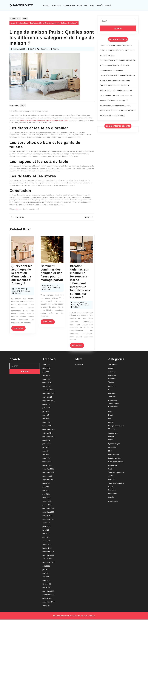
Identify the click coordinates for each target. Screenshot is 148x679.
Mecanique (112, 429)
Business (111, 393)
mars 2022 (46, 541)
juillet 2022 (46, 526)
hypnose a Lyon (114, 444)
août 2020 (46, 605)
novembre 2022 (48, 512)
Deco (79, 5)
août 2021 (46, 566)
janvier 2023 (46, 505)
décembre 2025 (48, 390)
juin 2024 (45, 447)
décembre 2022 (48, 508)
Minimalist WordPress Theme (66, 616)
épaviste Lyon (113, 433)
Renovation (112, 465)
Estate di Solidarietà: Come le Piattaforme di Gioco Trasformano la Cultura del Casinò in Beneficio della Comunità (117, 80)
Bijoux (110, 390)
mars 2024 (46, 458)
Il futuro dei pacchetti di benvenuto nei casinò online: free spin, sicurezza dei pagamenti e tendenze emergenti (116, 95)
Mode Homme (113, 454)
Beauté (111, 439)
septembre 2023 (48, 480)
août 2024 (46, 440)
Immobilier (56, 5)
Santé (99, 5)
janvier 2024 (46, 465)
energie (111, 422)
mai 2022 (45, 534)
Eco (86, 5)
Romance (111, 378)
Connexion (79, 365)
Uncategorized (113, 501)
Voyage (111, 382)
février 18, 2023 (19, 49)
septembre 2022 (48, 519)
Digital (46, 5)
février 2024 (46, 462)
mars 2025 (46, 422)
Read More (20, 329)
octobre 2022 (47, 516)
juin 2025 (45, 411)
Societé (107, 5)
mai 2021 (45, 573)
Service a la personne (116, 472)
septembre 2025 (48, 401)
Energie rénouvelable (116, 426)
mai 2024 (45, 451)
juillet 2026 (46, 368)
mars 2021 (46, 580)
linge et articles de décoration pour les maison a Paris (44, 120)
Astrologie (112, 372)
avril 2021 (46, 577)
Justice (110, 475)
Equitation (112, 490)
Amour (110, 368)
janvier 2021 (46, 587)
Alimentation (69, 5)
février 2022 (46, 544)
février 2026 (46, 383)
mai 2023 (45, 490)
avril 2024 (46, 454)
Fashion (111, 436)
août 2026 (46, 365)
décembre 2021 (48, 551)
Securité (111, 479)
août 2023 (46, 483)
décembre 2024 (48, 429)
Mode (92, 5)
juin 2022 (45, 530)
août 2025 (46, 404)
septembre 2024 (48, 436)
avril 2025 (46, 419)
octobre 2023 (47, 476)
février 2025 (46, 426)
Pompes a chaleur (115, 458)
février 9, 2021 (49, 285)
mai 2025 (45, 415)
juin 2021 (45, 569)
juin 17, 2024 (20, 289)
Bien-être (111, 386)
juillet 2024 (46, 444)
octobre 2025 (47, 397)
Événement (112, 493)
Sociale (111, 497)
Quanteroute (21, 5)
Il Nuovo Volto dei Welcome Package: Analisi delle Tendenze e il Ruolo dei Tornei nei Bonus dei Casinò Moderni (118, 110)
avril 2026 (46, 375)
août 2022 (46, 523)
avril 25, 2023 (79, 303)
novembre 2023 (48, 472)
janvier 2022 (46, 548)
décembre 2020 (48, 591)
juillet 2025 (46, 408)
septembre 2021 (48, 562)
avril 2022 (46, 537)
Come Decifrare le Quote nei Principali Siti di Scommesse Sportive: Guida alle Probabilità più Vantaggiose (117, 65)
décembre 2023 (48, 469)
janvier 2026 (46, 386)
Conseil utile (112, 401)
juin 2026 (45, 372)
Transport (111, 396)
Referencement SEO (115, 462)
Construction (113, 407)
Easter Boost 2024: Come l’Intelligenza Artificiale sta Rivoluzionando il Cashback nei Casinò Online (117, 50)
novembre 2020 (48, 595)
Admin (32, 49)
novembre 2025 (48, 393)
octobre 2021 (47, 559)
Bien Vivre (112, 375)
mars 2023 (46, 498)
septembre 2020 (48, 602)
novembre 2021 (48, 555)
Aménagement (113, 404)
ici (17, 209)
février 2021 (46, 584)
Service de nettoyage (116, 483)
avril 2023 (46, 494)
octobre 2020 (47, 598)
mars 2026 (46, 379)
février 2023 (46, 501)
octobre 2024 (47, 433)
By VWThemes (88, 616)
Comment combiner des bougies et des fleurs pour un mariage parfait (52, 273)
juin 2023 (45, 487)
